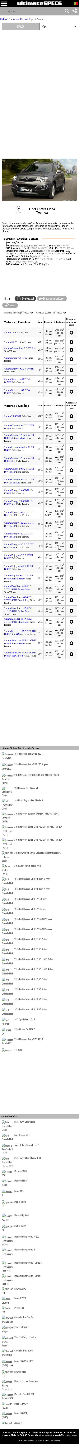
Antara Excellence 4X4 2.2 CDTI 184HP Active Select (18, 609)
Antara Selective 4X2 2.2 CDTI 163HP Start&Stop (20, 632)
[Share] (74, 11)
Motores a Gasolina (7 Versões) (16, 312)
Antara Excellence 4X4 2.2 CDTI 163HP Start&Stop (18, 599)
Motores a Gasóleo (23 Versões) (49, 312)
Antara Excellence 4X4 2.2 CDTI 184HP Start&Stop (18, 620)
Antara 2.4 (9, 332)
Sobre (23, 1440)
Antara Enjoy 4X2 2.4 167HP (19, 368)
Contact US (55, 1440)
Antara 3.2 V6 (11, 342)
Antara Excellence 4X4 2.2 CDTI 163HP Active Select (18, 588)
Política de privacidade (38, 1440)
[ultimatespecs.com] (39, 3)
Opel (31, 19)
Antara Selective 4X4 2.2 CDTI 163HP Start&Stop (20, 654)
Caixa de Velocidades (54, 298)
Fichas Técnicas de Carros (13, 19)
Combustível (27, 298)
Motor (12, 305)
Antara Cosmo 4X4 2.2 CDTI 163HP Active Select (19, 436)
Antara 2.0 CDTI (12, 416)
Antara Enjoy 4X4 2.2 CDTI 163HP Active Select (18, 577)
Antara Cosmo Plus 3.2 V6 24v (20, 348)
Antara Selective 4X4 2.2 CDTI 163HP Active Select (20, 642)
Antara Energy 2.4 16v (15, 357)
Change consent (71, 1435)
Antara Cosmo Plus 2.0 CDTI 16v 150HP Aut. (19, 481)
